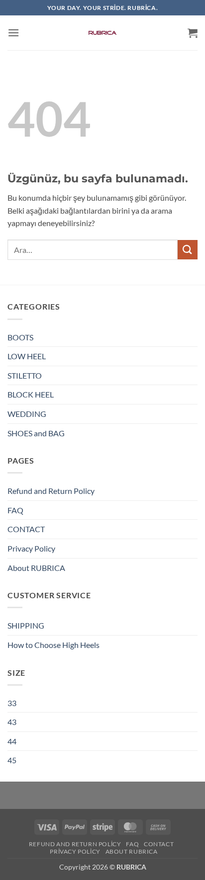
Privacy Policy (31, 548)
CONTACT (26, 529)
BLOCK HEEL (30, 394)
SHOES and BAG (36, 433)
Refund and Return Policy (51, 490)
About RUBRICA (36, 567)
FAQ (15, 510)
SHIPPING (25, 625)
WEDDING (26, 413)
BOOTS (20, 337)
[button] (13, 32)
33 (11, 703)
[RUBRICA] (103, 32)
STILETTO (24, 375)
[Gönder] (188, 249)
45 (11, 760)
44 (11, 741)
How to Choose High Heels (53, 644)
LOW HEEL (26, 356)
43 (11, 721)
